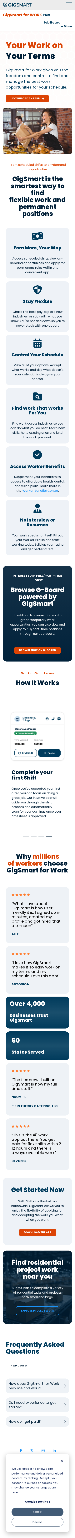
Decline (37, 1522)
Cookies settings (37, 1502)
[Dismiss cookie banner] (62, 1461)
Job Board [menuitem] (52, 22)
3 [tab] (40, 838)
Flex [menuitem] (46, 15)
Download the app (25, 98)
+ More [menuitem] (66, 26)
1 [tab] (25, 838)
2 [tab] (33, 838)
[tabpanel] (37, 766)
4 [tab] (48, 838)
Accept (37, 1512)
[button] (69, 4)
